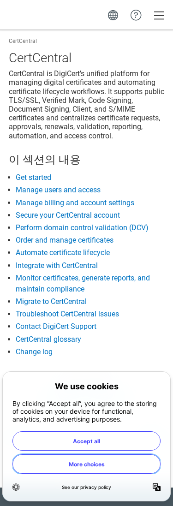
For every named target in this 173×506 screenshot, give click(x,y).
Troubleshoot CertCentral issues (67, 314)
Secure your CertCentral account (68, 215)
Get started (33, 177)
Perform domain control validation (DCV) (82, 227)
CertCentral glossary (48, 339)
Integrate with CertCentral (57, 265)
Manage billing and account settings (75, 202)
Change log (34, 351)
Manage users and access (58, 189)
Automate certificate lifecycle (63, 252)
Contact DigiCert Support (56, 326)
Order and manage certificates (64, 240)
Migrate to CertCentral (51, 301)
